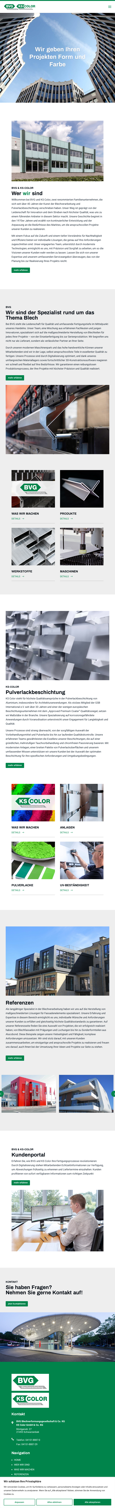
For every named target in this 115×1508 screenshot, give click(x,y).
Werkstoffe (22, 571)
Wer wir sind (22, 1464)
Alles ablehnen (54, 1502)
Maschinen (69, 571)
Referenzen (21, 1474)
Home (17, 1459)
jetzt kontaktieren (17, 1303)
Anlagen (67, 827)
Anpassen (19, 1502)
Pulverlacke (22, 885)
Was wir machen (25, 513)
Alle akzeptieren (92, 1502)
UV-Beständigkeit (74, 885)
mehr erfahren (21, 270)
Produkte (68, 513)
